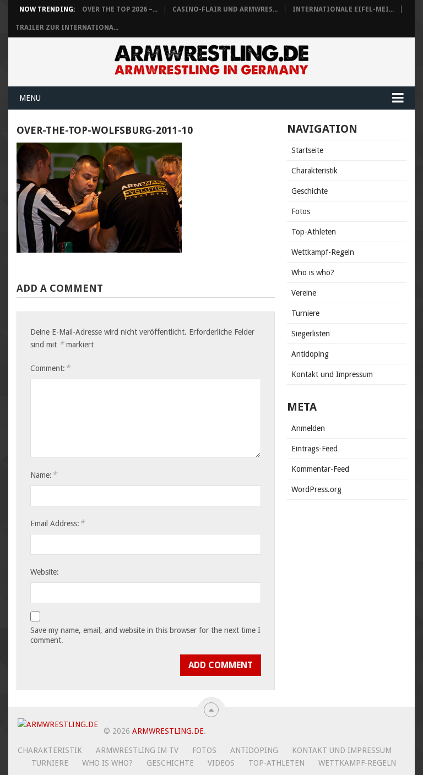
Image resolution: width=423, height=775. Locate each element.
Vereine (303, 292)
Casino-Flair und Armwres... (225, 9)
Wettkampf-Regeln (322, 252)
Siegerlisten (310, 333)
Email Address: (57, 523)
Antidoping (310, 354)
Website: (44, 571)
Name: (43, 475)
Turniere (305, 313)
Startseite (307, 150)
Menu (30, 98)
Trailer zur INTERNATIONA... (66, 27)
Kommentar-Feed (320, 469)
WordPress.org (316, 489)
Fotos (300, 211)
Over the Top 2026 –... (120, 9)
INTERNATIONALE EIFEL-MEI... (343, 9)
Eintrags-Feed (314, 448)
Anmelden (308, 428)
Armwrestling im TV (137, 750)
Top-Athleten (313, 231)
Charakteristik (314, 170)
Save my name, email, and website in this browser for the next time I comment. (145, 635)
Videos (221, 762)
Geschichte (309, 191)
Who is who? (312, 272)
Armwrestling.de (168, 731)
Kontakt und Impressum (332, 374)
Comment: (50, 368)
